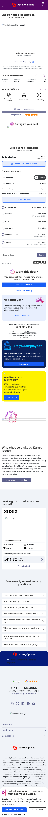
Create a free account (14, 809)
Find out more (37, 809)
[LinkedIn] (22, 703)
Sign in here (21, 814)
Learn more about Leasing (16, 480)
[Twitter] (17, 703)
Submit (42, 255)
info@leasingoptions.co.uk (24, 693)
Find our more (24, 364)
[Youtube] (33, 703)
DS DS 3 (10, 511)
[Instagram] (12, 703)
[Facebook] (28, 703)
